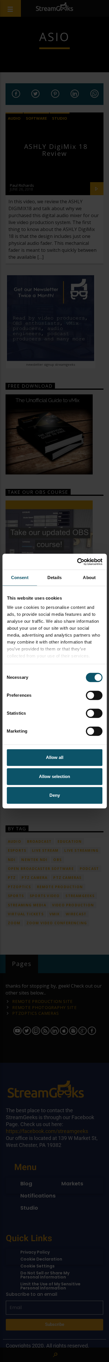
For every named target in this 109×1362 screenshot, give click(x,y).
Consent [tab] (19, 577)
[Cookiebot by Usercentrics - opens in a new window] (77, 562)
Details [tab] (54, 577)
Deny (54, 795)
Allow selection (54, 776)
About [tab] (89, 577)
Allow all (54, 757)
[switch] (94, 695)
